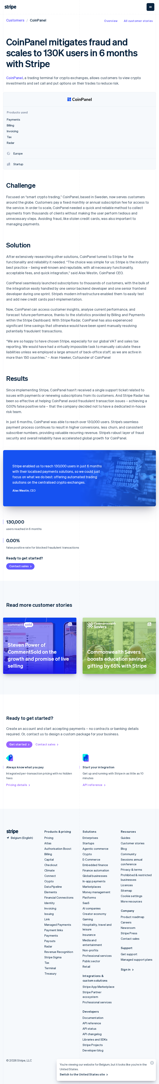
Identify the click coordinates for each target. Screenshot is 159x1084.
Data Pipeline (53, 887)
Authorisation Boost (57, 849)
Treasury (50, 973)
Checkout (51, 865)
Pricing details (16, 785)
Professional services (97, 956)
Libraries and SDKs (95, 1039)
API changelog (92, 1034)
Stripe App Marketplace (98, 987)
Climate (49, 870)
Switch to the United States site (82, 1074)
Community (128, 854)
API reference (93, 785)
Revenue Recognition (58, 952)
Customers (15, 20)
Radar (48, 946)
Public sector (91, 961)
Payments (51, 935)
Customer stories (132, 843)
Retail (86, 966)
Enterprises (90, 838)
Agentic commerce (95, 849)
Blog (124, 849)
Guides (125, 838)
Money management (96, 892)
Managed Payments (57, 925)
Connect (50, 876)
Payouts (49, 941)
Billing (48, 854)
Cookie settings (131, 896)
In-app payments (94, 881)
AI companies (92, 908)
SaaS (86, 903)
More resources (131, 901)
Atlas (47, 843)
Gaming (88, 919)
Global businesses (95, 876)
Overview (111, 21)
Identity (49, 903)
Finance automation (96, 870)
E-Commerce (91, 859)
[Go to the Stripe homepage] (11, 831)
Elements (50, 892)
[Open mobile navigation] (150, 7)
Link (47, 919)
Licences (127, 885)
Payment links (53, 930)
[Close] (151, 1063)
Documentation (93, 1018)
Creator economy (94, 914)
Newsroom (128, 928)
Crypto (49, 881)
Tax (46, 963)
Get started (18, 744)
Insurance (89, 935)
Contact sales (19, 566)
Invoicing (50, 908)
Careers (126, 922)
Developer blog (93, 1050)
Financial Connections (58, 897)
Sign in (125, 969)
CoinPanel (14, 77)
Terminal (50, 968)
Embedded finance (95, 865)
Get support (129, 954)
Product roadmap (132, 917)
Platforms (89, 897)
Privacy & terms (131, 869)
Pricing (48, 838)
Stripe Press (129, 933)
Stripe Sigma (52, 957)
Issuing (49, 914)
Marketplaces (92, 887)
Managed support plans (136, 959)
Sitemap (126, 890)
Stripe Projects (93, 1045)
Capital (49, 859)
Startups (88, 843)
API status (89, 1028)
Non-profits (90, 950)
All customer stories (138, 21)
